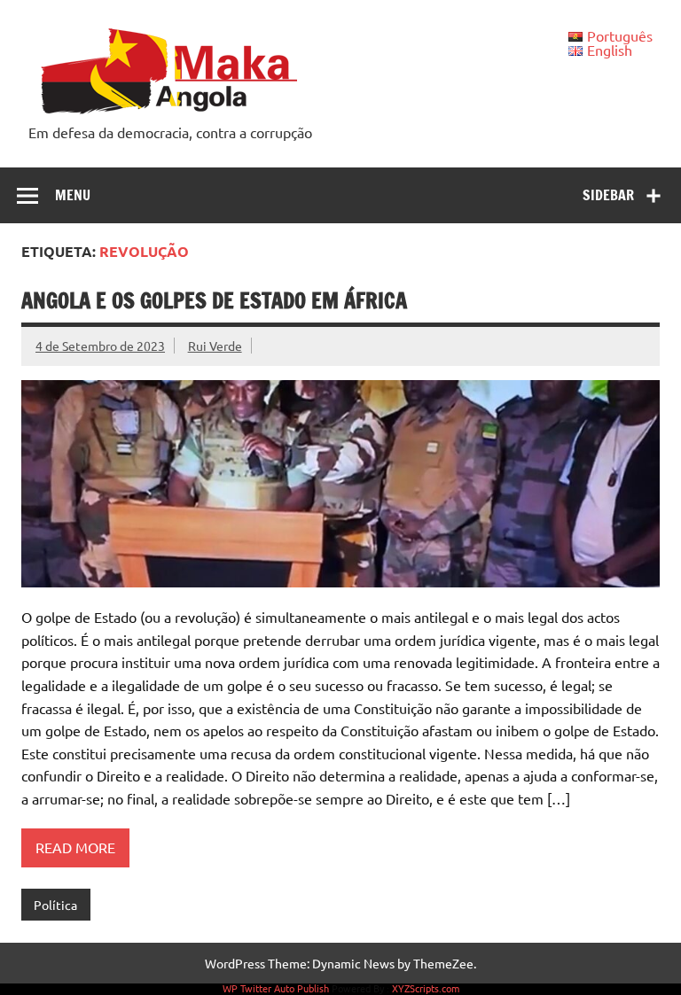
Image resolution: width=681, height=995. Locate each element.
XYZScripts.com (425, 988)
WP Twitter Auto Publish (276, 988)
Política (55, 905)
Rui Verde (215, 346)
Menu (72, 195)
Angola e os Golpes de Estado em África (214, 300)
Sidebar (608, 195)
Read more (75, 847)
